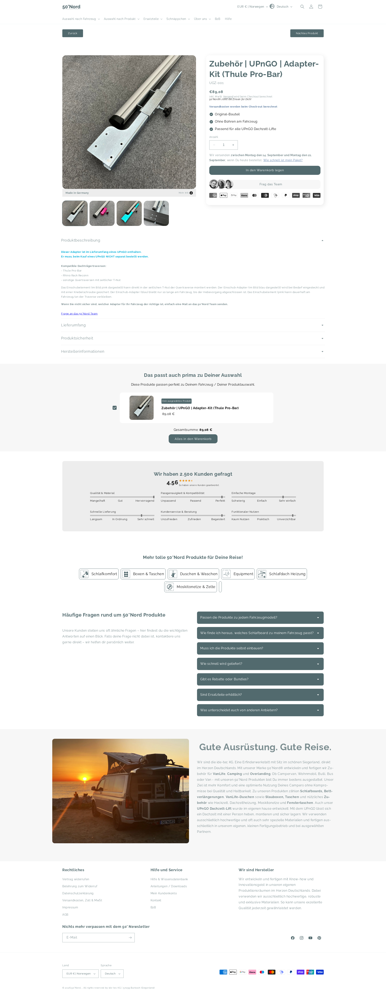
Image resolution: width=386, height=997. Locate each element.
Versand (228, 96)
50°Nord (76, 988)
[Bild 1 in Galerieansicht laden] (74, 213)
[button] (81, 19)
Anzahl (213, 136)
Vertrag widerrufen (75, 879)
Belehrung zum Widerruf (79, 886)
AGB (65, 914)
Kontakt (156, 900)
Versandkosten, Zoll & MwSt (82, 900)
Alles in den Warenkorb (193, 439)
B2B (153, 907)
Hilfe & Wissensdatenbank (169, 879)
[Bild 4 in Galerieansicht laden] (156, 213)
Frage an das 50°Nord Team (79, 313)
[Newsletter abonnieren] (130, 937)
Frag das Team (271, 184)
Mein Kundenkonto (164, 893)
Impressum (70, 907)
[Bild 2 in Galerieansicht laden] (102, 213)
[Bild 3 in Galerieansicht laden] (129, 213)
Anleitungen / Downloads (169, 886)
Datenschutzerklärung (78, 893)
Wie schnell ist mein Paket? (283, 160)
